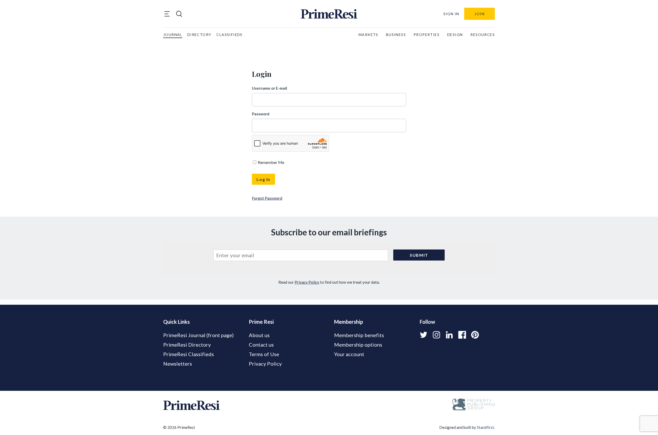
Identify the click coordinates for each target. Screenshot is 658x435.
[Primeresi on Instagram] (436, 335)
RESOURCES (482, 34)
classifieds (229, 34)
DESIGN (455, 34)
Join (479, 14)
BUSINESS (396, 34)
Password (260, 114)
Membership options (358, 344)
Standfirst (485, 427)
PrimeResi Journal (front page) (198, 335)
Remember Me (270, 162)
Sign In (451, 14)
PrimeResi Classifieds (188, 354)
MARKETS (368, 34)
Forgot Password (267, 198)
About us (259, 335)
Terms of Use (264, 354)
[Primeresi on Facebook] (462, 335)
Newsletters (177, 363)
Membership (348, 322)
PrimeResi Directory (187, 344)
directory (199, 34)
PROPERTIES (427, 34)
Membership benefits (359, 335)
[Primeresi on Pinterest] (475, 335)
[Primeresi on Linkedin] (449, 335)
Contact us (261, 344)
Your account (349, 354)
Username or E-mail (269, 88)
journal (172, 34)
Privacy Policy (307, 282)
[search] (179, 14)
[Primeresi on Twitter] (423, 335)
